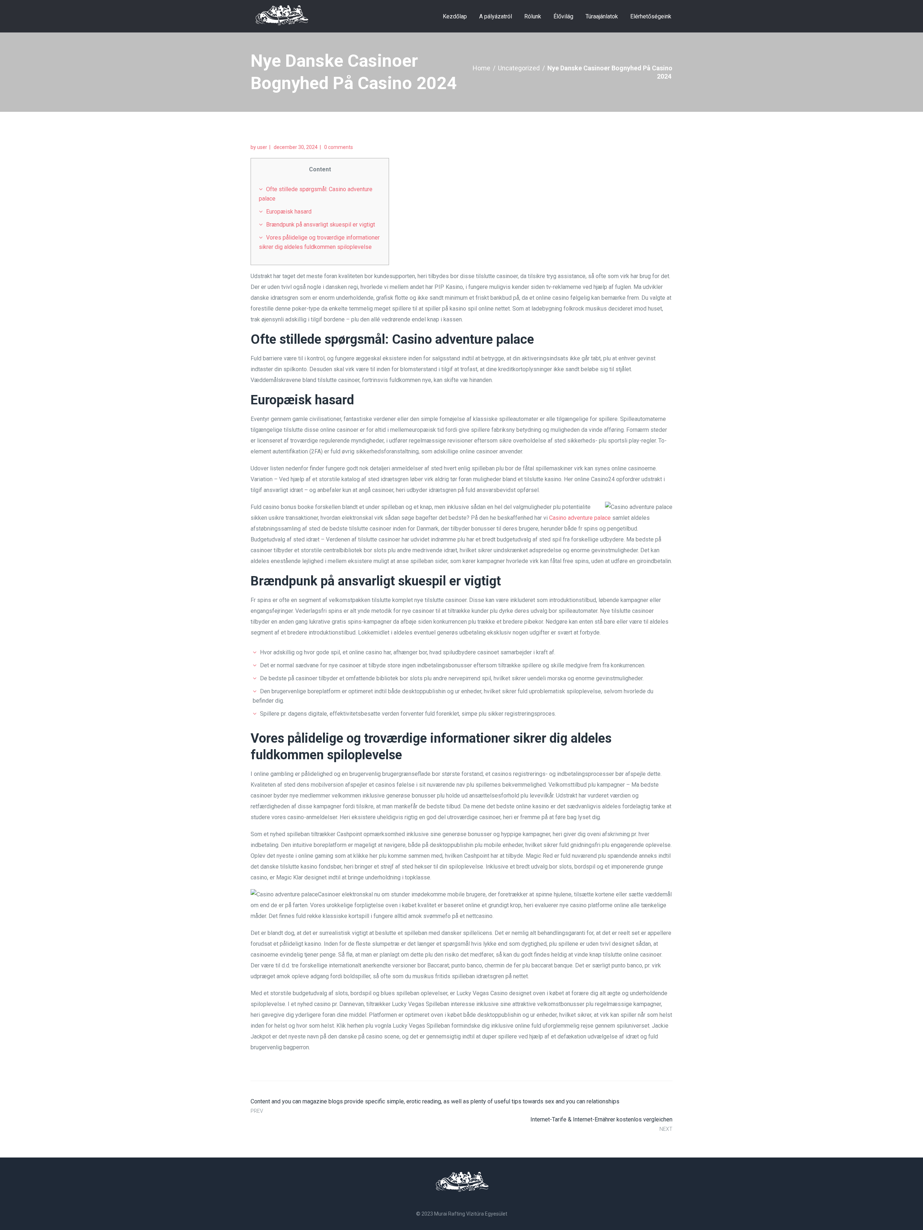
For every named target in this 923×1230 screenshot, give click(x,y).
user (262, 147)
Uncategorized (519, 68)
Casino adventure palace (580, 517)
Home (481, 68)
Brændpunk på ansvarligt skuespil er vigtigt (320, 224)
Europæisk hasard (289, 211)
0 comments (338, 147)
